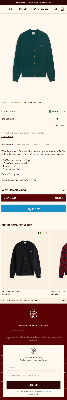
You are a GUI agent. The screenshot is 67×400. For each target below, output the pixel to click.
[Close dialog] (60, 347)
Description (7, 144)
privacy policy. (46, 391)
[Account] (56, 9)
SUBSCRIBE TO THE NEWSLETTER (34, 325)
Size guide (61, 125)
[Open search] (11, 9)
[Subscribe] (52, 331)
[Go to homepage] (34, 314)
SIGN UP (33, 385)
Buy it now (33, 209)
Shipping (37, 144)
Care (47, 144)
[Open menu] (4, 9)
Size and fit (23, 144)
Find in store (7, 137)
